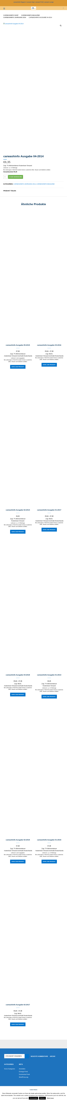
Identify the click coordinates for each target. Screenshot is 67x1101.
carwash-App (30, 2)
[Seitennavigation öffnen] (7, 8)
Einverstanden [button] (33, 1098)
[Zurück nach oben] (33, 1044)
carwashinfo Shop (10, 15)
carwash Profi (39, 2)
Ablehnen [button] (42, 1098)
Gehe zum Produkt (17, 366)
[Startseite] (33, 8)
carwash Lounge (49, 2)
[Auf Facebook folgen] (31, 4)
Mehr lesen (50, 1098)
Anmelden (22, 1069)
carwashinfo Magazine (30, 15)
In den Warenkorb (15, 177)
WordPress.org (23, 1077)
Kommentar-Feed (24, 1074)
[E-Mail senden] (35, 4)
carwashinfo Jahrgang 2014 (14, 17)
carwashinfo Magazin (19, 2)
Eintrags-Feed (23, 1071)
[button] (60, 25)
